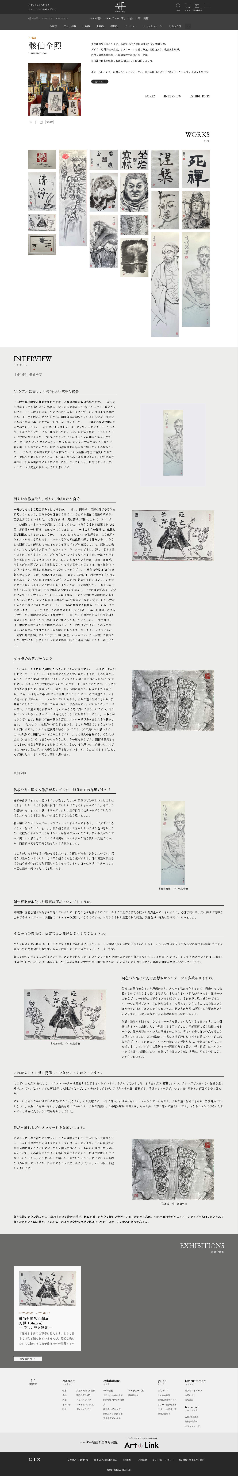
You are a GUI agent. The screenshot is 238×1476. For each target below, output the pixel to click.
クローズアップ (83, 1399)
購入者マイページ (193, 1390)
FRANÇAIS (62, 18)
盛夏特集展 (133, 1395)
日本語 (35, 18)
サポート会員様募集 (167, 1404)
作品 (130, 18)
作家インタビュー (84, 1409)
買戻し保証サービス (167, 1399)
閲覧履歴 (189, 1399)
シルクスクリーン (152, 26)
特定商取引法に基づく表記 (191, 1460)
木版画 (100, 26)
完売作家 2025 (83, 1395)
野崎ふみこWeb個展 (113, 1413)
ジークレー (130, 26)
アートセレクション (85, 1404)
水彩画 (86, 26)
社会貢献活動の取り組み (105, 1460)
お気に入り (190, 1395)
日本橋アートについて (78, 1460)
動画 (64, 1409)
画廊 (146, 18)
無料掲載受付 (191, 1421)
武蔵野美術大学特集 (85, 1390)
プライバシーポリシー (162, 1460)
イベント (66, 1404)
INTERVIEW (172, 96)
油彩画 (53, 26)
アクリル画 (70, 26)
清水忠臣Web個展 (112, 1418)
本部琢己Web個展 (112, 1409)
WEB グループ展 (114, 18)
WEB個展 (95, 18)
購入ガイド (163, 1390)
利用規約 (143, 1460)
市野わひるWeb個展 (113, 1395)
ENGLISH (47, 18)
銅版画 (114, 26)
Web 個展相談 (192, 1417)
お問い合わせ (164, 1413)
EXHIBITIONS (199, 96)
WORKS (150, 96)
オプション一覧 (192, 1426)
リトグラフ (175, 26)
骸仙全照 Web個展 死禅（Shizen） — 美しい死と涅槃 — (35, 1323)
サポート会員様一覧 (167, 1409)
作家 (138, 18)
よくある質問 (164, 1395)
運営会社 (127, 1460)
